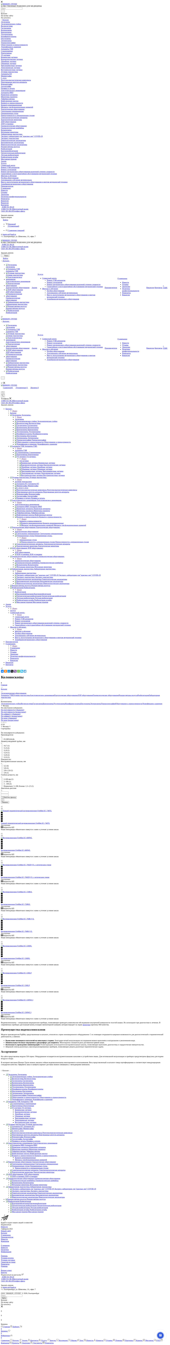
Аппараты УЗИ (21, 450)
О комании (5, 1245)
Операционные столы (28, 540)
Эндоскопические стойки (11, 704)
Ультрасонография (108, 704)
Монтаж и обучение (23, 631)
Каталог (13, 413)
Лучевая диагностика (23, 482)
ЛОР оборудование (22, 552)
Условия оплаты (7, 1258)
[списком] (3, 722)
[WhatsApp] (18, 671)
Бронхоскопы (48, 704)
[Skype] (21, 671)
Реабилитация (20, 592)
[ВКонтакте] (2, 671)
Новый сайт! (6, 1231)
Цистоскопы (85, 704)
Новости (4, 1227)
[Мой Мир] (8, 671)
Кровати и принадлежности (30, 521)
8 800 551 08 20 (8, 207)
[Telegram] (25, 671)
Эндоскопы (19, 419)
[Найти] (3, 11)
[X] (12, 671)
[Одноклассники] (5, 671)
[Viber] (15, 671)
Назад (14, 411)
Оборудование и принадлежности (128, 704)
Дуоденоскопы (59, 704)
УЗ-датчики (24, 461)
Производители (7, 1237)
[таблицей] (5, 722)
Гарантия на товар (8, 1262)
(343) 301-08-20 (13, 211)
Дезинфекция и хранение (152, 704)
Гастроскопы (38, 704)
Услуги (13, 611)
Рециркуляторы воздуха (128, 695)
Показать (5, 802)
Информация (6, 1252)
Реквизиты (5, 1264)
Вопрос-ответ (6, 1270)
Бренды (4, 1272)
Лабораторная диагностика (25, 573)
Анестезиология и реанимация (27, 504)
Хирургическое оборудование (26, 531)
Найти (4, 1298)
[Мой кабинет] (2, 381)
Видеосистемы (27, 704)
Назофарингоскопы (72, 704)
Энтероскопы (95, 704)
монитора (86, 1025)
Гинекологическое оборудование (28, 561)
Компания (5, 1241)
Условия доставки (8, 1260)
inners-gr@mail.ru (9, 234)
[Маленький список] (2, 724)
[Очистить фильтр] (2, 800)
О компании (15, 648)
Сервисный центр (22, 617)
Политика (5, 1250)
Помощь (4, 1256)
